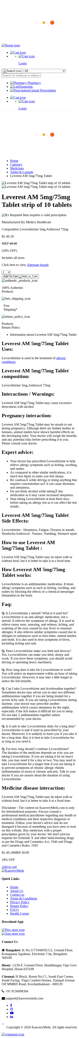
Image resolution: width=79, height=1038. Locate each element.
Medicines (17, 168)
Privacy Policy (19, 902)
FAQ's (14, 909)
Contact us (17, 894)
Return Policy (19, 906)
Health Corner (19, 913)
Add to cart (9, 867)
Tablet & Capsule (21, 172)
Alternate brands (38, 265)
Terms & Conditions (23, 898)
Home (14, 161)
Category (16, 164)
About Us (16, 891)
